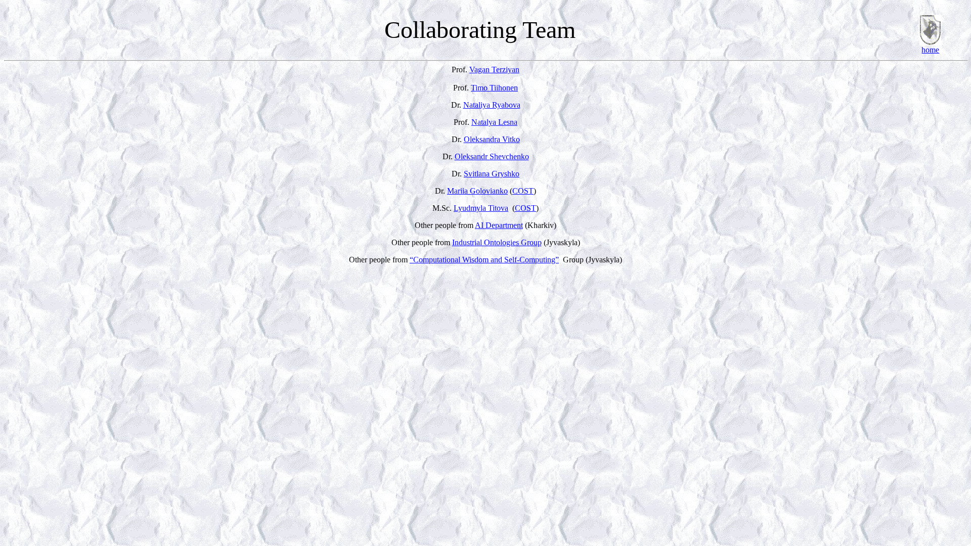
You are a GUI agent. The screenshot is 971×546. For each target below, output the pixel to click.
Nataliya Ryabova (491, 105)
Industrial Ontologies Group (497, 242)
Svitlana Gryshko (491, 173)
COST (523, 191)
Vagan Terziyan (494, 69)
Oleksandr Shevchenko (492, 156)
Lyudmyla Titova (481, 208)
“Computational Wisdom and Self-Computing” (484, 259)
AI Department (499, 225)
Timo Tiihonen (494, 87)
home (930, 50)
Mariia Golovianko (477, 191)
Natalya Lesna (494, 122)
